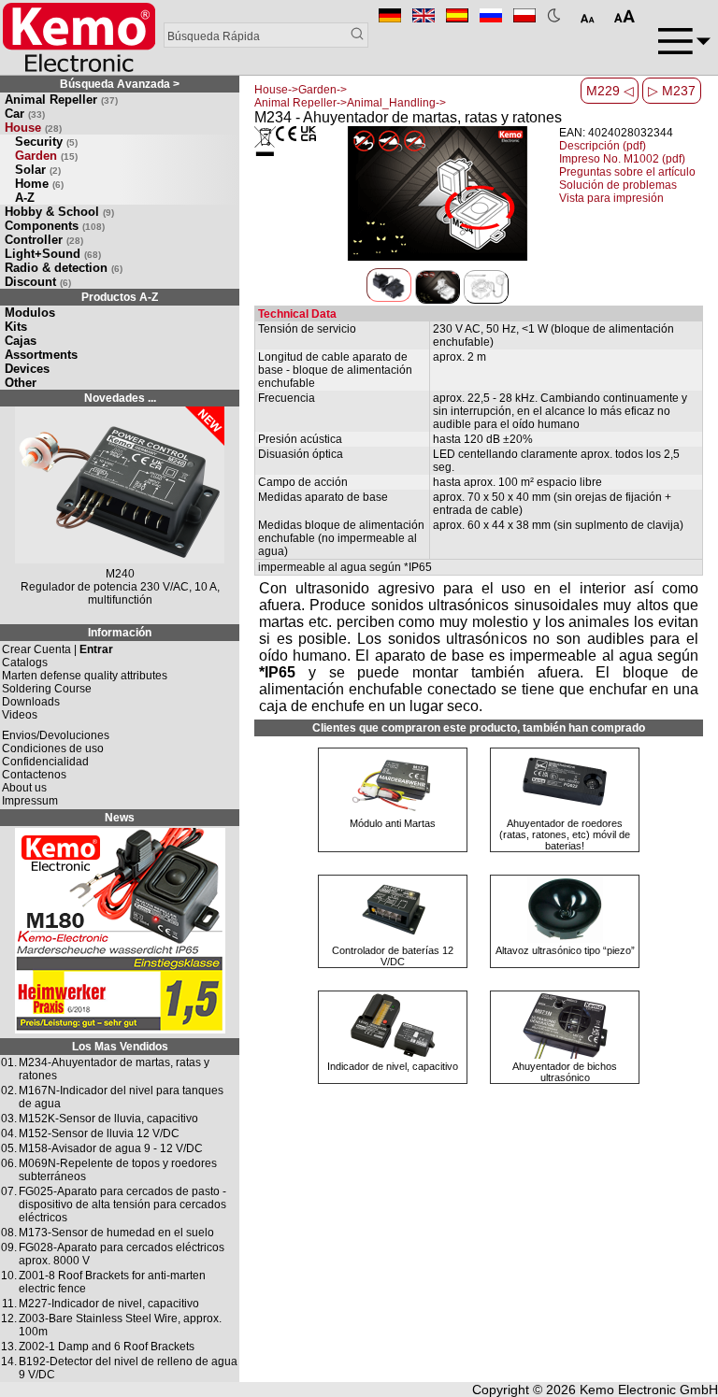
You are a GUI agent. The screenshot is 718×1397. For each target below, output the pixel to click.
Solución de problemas (618, 185)
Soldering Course (47, 688)
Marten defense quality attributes (84, 675)
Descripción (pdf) (602, 145)
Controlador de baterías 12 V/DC (392, 956)
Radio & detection (63, 268)
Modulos (30, 313)
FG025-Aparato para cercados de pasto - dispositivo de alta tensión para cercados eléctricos (122, 1204)
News (120, 817)
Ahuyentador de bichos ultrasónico (564, 1072)
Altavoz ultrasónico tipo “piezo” (565, 950)
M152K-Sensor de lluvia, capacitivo (108, 1118)
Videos (19, 714)
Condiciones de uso (53, 748)
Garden (46, 156)
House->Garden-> (300, 89)
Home (39, 184)
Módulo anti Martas (393, 823)
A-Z (25, 198)
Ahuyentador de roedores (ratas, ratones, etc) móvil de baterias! (564, 834)
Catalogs (25, 662)
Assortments (41, 355)
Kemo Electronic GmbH (649, 1389)
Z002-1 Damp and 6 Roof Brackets (106, 1346)
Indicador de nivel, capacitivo (392, 1066)
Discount (38, 282)
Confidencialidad (45, 761)
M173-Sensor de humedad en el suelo (116, 1232)
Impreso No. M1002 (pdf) (622, 158)
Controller (44, 240)
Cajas (20, 341)
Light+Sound (53, 254)
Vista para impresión (611, 198)
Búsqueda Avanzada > (120, 84)
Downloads (31, 701)
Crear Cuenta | (57, 649)
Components (55, 226)
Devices (27, 369)
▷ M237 (672, 90)
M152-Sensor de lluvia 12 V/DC (99, 1133)
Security (46, 142)
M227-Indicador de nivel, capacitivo (109, 1303)
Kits (16, 327)
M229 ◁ (610, 90)
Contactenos (34, 774)
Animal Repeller (61, 100)
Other (20, 383)
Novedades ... (120, 398)
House (33, 128)
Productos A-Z (119, 297)
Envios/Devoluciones (55, 735)
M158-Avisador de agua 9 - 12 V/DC (111, 1148)
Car (25, 114)
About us (24, 787)
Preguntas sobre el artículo (627, 171)
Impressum (30, 800)
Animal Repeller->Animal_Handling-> (350, 102)
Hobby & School (59, 212)
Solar (38, 170)
